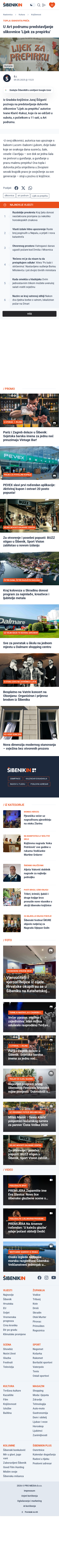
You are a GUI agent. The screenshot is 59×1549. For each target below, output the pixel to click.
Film (5, 1399)
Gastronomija (40, 1412)
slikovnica (9, 195)
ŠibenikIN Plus (42, 1445)
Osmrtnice (15, 779)
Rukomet (38, 1358)
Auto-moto (39, 1408)
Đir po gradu (10, 1329)
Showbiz (8, 1349)
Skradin (37, 1312)
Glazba (7, 1358)
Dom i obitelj (40, 1417)
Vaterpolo (38, 1366)
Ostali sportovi (41, 1375)
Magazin (38, 1386)
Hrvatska (8, 1303)
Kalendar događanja (36, 779)
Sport (37, 1344)
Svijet (6, 1312)
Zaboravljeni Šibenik (14, 1462)
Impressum (29, 1490)
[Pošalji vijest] (44, 5)
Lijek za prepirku (40, 196)
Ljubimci (37, 1430)
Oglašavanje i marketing (29, 1501)
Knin (35, 1303)
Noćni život (9, 1353)
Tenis (36, 1371)
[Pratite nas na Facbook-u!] (39, 1278)
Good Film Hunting (13, 1467)
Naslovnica (7, 15)
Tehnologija (39, 1404)
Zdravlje (37, 1399)
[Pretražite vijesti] (39, 5)
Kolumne (9, 1445)
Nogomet (38, 1349)
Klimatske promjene (14, 1334)
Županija (39, 1290)
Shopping (38, 1390)
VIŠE (29, 314)
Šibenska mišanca (13, 1476)
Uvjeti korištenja (29, 1496)
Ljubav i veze (40, 1421)
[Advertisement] (29, 354)
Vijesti (7, 1290)
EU (4, 1308)
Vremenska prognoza (9, 1319)
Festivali (8, 1362)
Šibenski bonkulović (14, 1450)
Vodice (36, 1294)
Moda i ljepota (41, 1395)
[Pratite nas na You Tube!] (53, 1277)
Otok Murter (39, 1317)
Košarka (37, 1353)
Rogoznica (39, 1330)
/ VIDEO (8, 1169)
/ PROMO (9, 388)
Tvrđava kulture (12, 1390)
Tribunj (37, 1299)
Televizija (8, 1366)
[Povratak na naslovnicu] (16, 5)
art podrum (23, 195)
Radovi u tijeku (17, 784)
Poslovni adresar (39, 784)
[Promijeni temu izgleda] (32, 5)
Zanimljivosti (40, 1435)
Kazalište (8, 1395)
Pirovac (37, 1321)
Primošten (38, 1326)
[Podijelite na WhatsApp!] (30, 188)
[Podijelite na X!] (23, 188)
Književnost (36, 15)
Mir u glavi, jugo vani (12, 1456)
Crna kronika (10, 1325)
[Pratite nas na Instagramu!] (46, 1278)
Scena (7, 1344)
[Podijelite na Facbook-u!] (16, 188)
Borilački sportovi (42, 1362)
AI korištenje (29, 1506)
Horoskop (38, 1426)
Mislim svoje (10, 1471)
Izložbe (7, 1408)
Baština (7, 1412)
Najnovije (8, 1294)
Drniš (36, 1308)
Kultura (22, 15)
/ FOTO (7, 940)
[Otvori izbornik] (52, 5)
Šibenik (7, 1299)
